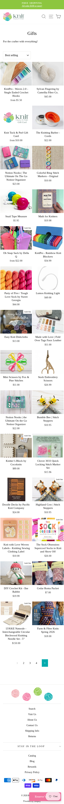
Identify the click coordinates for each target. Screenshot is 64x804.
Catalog (32, 755)
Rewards (32, 766)
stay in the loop (31, 746)
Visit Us (32, 714)
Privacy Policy (32, 772)
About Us (32, 719)
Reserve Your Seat (45, 796)
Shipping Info (32, 731)
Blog (32, 761)
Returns (32, 736)
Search (32, 708)
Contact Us (32, 725)
